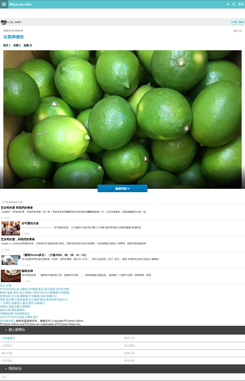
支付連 (15, 296)
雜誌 (42, 299)
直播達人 (16, 303)
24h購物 (33, 289)
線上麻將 (34, 299)
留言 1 (6, 45)
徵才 (35, 317)
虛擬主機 (14, 306)
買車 (2, 299)
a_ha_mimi (14, 22)
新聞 (2, 292)
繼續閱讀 (121, 188)
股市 (16, 292)
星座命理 (51, 299)
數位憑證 (28, 303)
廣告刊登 (38, 292)
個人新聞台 (26, 292)
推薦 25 (28, 45)
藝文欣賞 (7, 353)
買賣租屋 (5, 296)
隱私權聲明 (18, 310)
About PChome (9, 317)
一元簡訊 (5, 303)
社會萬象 (7, 360)
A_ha (239, 30)
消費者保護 (6, 313)
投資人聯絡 (25, 317)
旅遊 (43, 296)
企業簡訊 (39, 303)
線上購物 (21, 289)
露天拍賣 (49, 289)
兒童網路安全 (22, 313)
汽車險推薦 (21, 299)
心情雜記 (7, 345)
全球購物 (64, 292)
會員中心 (62, 299)
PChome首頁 (8, 289)
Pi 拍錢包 (34, 296)
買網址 (4, 306)
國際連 (24, 296)
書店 (41, 289)
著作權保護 (6, 320)
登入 (2, 285)
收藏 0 (17, 45)
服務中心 (51, 296)
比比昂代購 (62, 289)
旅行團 (10, 299)
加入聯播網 (51, 292)
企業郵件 (25, 306)
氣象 (10, 292)
